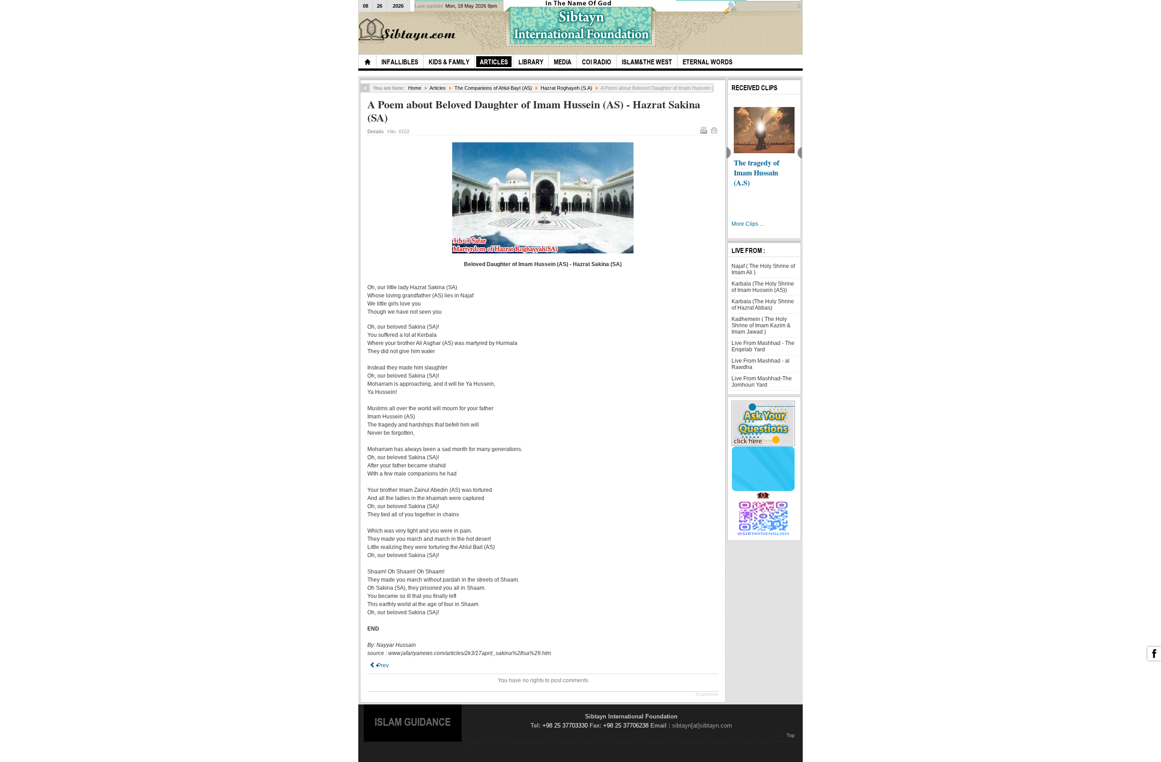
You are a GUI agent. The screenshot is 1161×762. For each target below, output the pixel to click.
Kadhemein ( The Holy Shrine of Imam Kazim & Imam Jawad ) (761, 325)
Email (713, 130)
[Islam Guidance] (408, 31)
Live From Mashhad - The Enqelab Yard (763, 346)
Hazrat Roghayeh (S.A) (566, 88)
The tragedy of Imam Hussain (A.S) (756, 172)
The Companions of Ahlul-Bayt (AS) (493, 88)
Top (790, 735)
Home (414, 88)
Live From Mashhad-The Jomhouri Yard (762, 381)
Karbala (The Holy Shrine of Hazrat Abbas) (763, 304)
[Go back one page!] (365, 87)
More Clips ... (748, 224)
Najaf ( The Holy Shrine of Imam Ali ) (763, 269)
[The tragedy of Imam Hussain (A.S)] (764, 130)
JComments (706, 694)
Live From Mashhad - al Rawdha (761, 364)
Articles (437, 88)
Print (703, 130)
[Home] (367, 61)
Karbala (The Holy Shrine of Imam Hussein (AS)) (763, 287)
